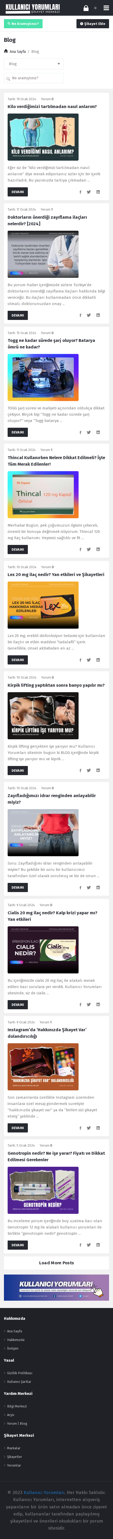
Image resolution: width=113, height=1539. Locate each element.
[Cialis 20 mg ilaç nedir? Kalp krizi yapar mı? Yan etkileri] (43, 949)
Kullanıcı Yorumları (44, 1492)
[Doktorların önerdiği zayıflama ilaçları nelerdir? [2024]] (43, 254)
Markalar (13, 1448)
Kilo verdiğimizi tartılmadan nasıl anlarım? (52, 106)
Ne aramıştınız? (25, 24)
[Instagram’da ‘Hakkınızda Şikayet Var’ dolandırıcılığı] (43, 1066)
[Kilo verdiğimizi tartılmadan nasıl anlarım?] (43, 137)
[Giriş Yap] (86, 8)
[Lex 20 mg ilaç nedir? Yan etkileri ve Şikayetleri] (43, 605)
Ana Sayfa (14, 1331)
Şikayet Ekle (94, 24)
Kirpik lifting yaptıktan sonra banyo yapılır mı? (56, 685)
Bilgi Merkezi (17, 1406)
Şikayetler (14, 1457)
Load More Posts (56, 1263)
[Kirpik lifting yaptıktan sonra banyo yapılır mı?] (43, 715)
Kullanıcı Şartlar (19, 1382)
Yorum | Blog (17, 1423)
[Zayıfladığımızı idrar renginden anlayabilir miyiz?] (43, 832)
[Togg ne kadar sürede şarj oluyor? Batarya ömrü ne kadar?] (43, 377)
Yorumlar (14, 1465)
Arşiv (10, 1415)
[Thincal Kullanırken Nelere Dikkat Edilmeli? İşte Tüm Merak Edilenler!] (43, 494)
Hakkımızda (15, 1340)
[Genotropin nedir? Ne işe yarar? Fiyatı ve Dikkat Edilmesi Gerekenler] (43, 1190)
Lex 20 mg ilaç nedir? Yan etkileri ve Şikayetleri (56, 574)
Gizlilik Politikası (19, 1373)
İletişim (12, 1348)
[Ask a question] (102, 1525)
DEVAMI (18, 192)
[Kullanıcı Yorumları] (33, 8)
